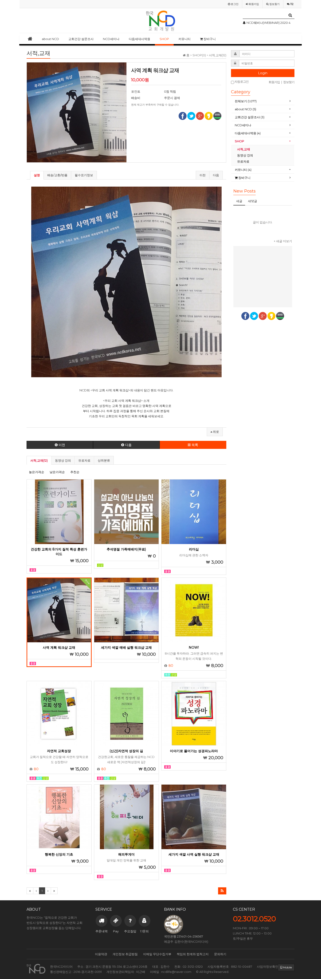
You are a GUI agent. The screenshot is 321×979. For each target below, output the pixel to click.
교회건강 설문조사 (81, 39)
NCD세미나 (111, 39)
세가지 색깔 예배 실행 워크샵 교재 (126, 647)
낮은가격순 (57, 472)
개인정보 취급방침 (125, 954)
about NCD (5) (245, 109)
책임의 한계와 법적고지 (193, 954)
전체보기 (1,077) (246, 101)
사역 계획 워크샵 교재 (59, 647)
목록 (194, 445)
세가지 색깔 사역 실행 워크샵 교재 (193, 854)
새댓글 (252, 201)
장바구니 (209, 39)
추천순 (74, 472)
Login (262, 73)
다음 (216, 175)
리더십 (194, 549)
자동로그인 (241, 81)
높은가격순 (36, 472)
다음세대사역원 (139, 39)
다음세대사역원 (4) (248, 133)
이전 (203, 175)
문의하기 (220, 954)
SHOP (164, 39)
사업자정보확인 (267, 966)
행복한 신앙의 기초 (59, 854)
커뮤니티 (184, 39)
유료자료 (84, 460)
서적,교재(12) (39, 460)
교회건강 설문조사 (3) (249, 117)
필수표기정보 (84, 175)
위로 (215, 432)
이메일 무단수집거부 (157, 954)
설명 (37, 175)
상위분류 (104, 460)
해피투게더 (126, 854)
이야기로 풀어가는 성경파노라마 (194, 751)
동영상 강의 (63, 460)
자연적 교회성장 (59, 751)
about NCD (50, 39)
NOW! (194, 647)
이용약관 (101, 954)
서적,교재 (244, 149)
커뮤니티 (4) (243, 170)
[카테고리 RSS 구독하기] (222, 890)
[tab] (262, 101)
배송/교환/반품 (57, 175)
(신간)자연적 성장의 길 (126, 751)
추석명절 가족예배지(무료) (126, 549)
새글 (239, 201)
